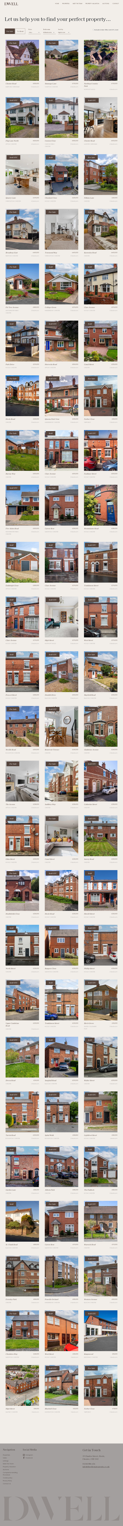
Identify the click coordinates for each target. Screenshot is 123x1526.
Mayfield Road (89, 695)
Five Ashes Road (12, 528)
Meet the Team (77, 4)
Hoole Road (10, 419)
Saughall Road (50, 1080)
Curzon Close (50, 140)
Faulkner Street (90, 473)
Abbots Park (50, 1190)
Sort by (60, 29)
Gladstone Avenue (91, 749)
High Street (49, 640)
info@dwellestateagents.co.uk (96, 1466)
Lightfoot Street (90, 1135)
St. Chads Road (11, 1244)
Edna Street (10, 859)
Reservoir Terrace (52, 749)
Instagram (29, 1455)
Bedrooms (46, 29)
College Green (50, 307)
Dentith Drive (50, 695)
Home (57, 4)
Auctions (105, 4)
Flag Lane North (12, 140)
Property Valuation (92, 4)
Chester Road (11, 83)
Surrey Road (89, 859)
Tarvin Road (10, 1135)
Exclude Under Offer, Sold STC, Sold (106, 30)
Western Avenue (90, 1299)
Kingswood (88, 1354)
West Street (88, 640)
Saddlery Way (50, 804)
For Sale (10, 31)
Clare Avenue (89, 307)
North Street (10, 968)
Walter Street (89, 1080)
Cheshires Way (11, 1354)
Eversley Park (11, 1299)
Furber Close (89, 419)
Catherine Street (90, 804)
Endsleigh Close (12, 585)
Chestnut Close (51, 198)
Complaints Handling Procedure (10, 1474)
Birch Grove (89, 1023)
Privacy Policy (7, 1481)
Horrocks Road (51, 364)
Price (30, 29)
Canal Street (89, 364)
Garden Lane (11, 1190)
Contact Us (7, 1484)
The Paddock (89, 1190)
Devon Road (10, 1080)
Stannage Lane (50, 83)
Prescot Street (11, 695)
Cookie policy (7, 1478)
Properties (65, 4)
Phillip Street (89, 968)
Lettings (5, 1461)
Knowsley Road (90, 252)
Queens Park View (52, 419)
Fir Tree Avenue (12, 307)
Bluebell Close (50, 1408)
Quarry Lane (11, 198)
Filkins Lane (89, 198)
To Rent (20, 31)
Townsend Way (51, 252)
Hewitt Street (89, 914)
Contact (115, 4)
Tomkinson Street (91, 585)
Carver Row (49, 528)
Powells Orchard (51, 1299)
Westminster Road (91, 528)
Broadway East (11, 252)
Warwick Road (90, 1244)
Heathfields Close (13, 914)
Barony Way (10, 473)
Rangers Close (50, 968)
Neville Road (11, 749)
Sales (5, 1458)
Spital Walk (49, 1135)
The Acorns (10, 804)
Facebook (29, 1458)
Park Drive (10, 364)
